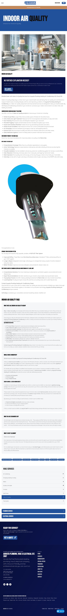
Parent (55, 598)
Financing (40, 564)
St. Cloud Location (7, 569)
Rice (17, 600)
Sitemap (62, 608)
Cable (16, 598)
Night (7, 608)
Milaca (52, 598)
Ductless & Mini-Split (7, 485)
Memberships (41, 559)
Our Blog (40, 572)
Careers (40, 574)
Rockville (24, 600)
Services (40, 556)
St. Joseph (44, 600)
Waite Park (49, 600)
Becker (12, 598)
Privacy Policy (51, 608)
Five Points (41, 598)
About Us (40, 569)
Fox (9, 608)
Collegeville (35, 598)
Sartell (28, 600)
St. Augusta (38, 600)
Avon (9, 598)
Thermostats (6, 501)
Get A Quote (8, 89)
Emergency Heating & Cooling (9, 477)
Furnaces (5, 489)
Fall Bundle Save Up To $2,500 (33, 7)
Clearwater (25, 598)
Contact (40, 577)
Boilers (4, 481)
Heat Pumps (5, 493)
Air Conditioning (6, 474)
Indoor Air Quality (7, 497)
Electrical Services (8, 516)
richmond (20, 600)
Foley (45, 598)
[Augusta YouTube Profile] (7, 584)
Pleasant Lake (6, 600)
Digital (11, 608)
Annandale (5, 598)
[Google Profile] (4, 584)
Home (39, 554)
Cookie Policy (57, 608)
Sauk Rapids (33, 600)
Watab (53, 600)
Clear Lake (20, 598)
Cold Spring (30, 598)
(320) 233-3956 (57, 3)
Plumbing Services (8, 511)
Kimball (48, 598)
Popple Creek (12, 600)
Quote (64, 3)
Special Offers (41, 561)
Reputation (40, 566)
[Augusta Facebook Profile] (10, 584)
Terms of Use (44, 608)
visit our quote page (8, 532)
